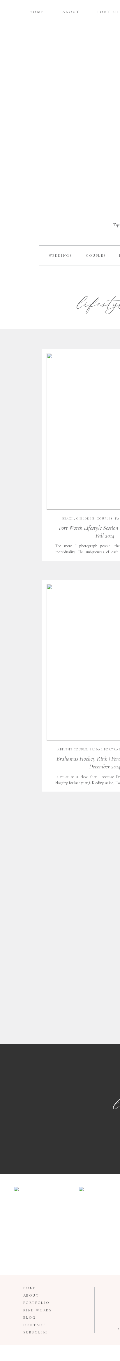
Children (85, 518)
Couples (105, 518)
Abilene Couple (72, 749)
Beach (68, 518)
